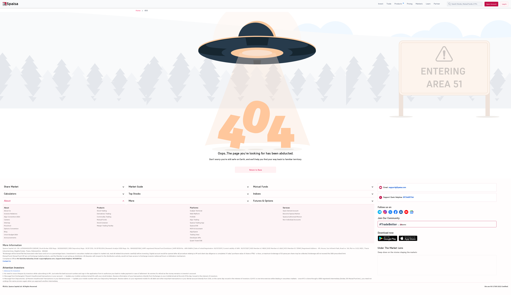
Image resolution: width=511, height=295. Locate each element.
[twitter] (390, 212)
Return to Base (255, 170)
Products (398, 4)
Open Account (491, 4)
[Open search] (450, 4)
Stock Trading (102, 211)
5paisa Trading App (197, 223)
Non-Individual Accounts (292, 220)
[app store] (408, 239)
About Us (7, 211)
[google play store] (387, 239)
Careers (7, 220)
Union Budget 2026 (11, 235)
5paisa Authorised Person (292, 217)
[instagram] (385, 212)
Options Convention (11, 229)
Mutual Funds (102, 220)
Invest (380, 4)
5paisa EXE (194, 226)
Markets (419, 4)
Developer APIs (195, 238)
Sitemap (7, 223)
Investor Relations (10, 214)
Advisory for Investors (12, 271)
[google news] (412, 212)
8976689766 (408, 197)
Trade (388, 4)
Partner (437, 4)
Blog (5, 232)
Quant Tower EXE (196, 241)
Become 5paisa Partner (291, 214)
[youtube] (406, 212)
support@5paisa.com (397, 187)
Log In (504, 4)
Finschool (7, 226)
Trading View (194, 235)
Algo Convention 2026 (12, 217)
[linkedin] (401, 212)
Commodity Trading (104, 217)
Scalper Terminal (196, 211)
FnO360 (192, 217)
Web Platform (195, 214)
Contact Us (7, 261)
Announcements (10, 238)
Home (138, 10)
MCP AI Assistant (196, 229)
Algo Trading (194, 220)
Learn (428, 4)
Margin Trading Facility (105, 226)
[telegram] (380, 212)
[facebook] (396, 212)
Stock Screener (102, 223)
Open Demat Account (290, 211)
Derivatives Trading (104, 214)
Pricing (409, 4)
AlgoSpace (194, 232)
